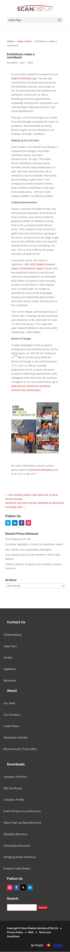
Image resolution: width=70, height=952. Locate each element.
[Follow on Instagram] (28, 523)
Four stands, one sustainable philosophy (28, 549)
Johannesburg (12, 634)
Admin (14, 62)
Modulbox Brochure (15, 834)
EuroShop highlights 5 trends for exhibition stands (34, 544)
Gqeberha (10, 669)
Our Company (12, 714)
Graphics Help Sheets (17, 868)
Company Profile (14, 799)
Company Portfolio (15, 776)
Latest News (11, 726)
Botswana (10, 680)
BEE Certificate (13, 788)
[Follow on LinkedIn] (15, 523)
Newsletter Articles (16, 737)
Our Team (9, 703)
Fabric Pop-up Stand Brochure (22, 822)
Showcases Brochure (17, 845)
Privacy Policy (15, 932)
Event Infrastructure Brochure (22, 811)
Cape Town (10, 646)
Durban (8, 657)
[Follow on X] (8, 523)
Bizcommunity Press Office (20, 749)
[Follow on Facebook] (21, 523)
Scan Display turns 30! (18, 539)
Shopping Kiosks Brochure (20, 857)
